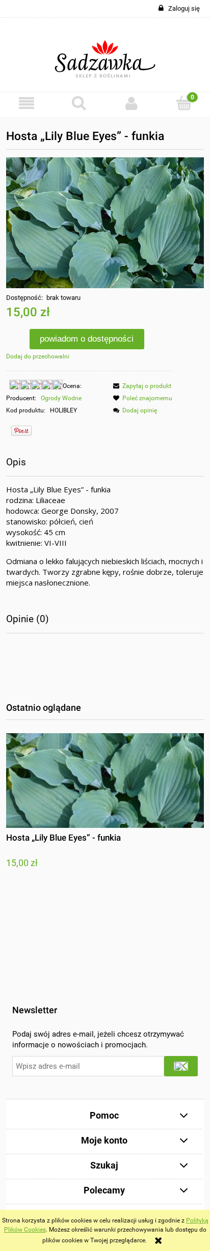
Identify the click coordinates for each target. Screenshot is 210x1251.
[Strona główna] (105, 55)
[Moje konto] (131, 103)
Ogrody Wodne (61, 398)
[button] (26, 103)
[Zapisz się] (181, 1066)
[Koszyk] (184, 102)
